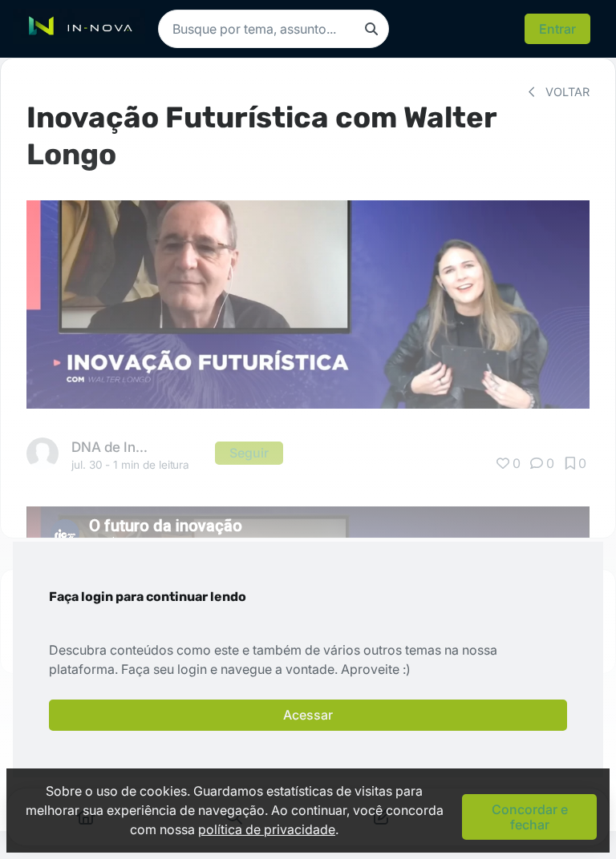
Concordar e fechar (530, 816)
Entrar (557, 29)
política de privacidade (266, 829)
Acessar (308, 715)
